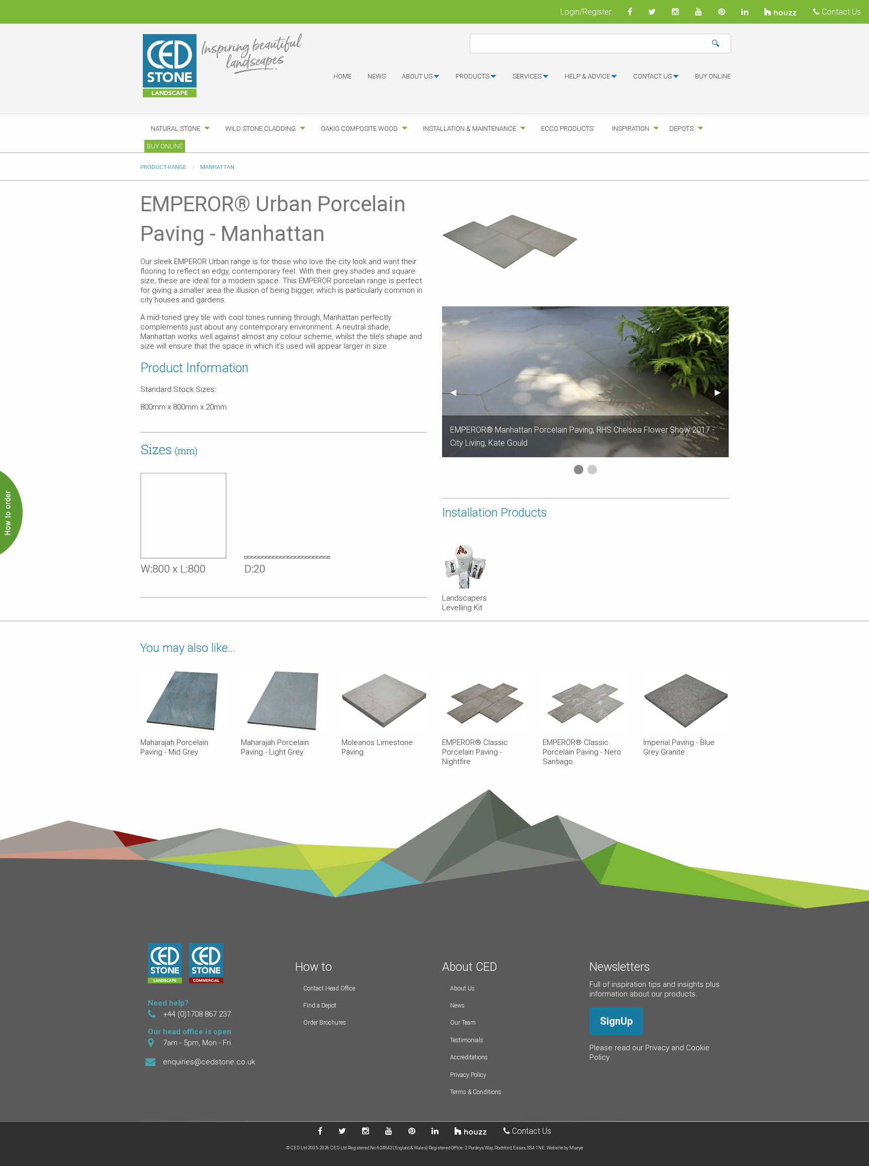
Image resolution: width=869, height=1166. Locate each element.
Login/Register (586, 12)
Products (472, 76)
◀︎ (457, 392)
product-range (163, 167)
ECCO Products (567, 128)
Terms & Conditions (475, 1092)
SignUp (616, 1021)
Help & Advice (587, 76)
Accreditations (469, 1057)
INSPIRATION (630, 128)
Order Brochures (324, 1022)
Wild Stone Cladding (260, 128)
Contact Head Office (329, 988)
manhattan (217, 167)
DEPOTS (681, 128)
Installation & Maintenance (469, 128)
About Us (462, 988)
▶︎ (722, 392)
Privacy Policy (468, 1074)
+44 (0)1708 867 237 (197, 1014)
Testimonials (466, 1040)
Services (527, 76)
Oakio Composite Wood (359, 128)
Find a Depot (319, 1005)
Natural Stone (175, 128)
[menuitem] (342, 80)
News (377, 76)
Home (342, 76)
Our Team (463, 1022)
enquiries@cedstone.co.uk (209, 1061)
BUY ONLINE (713, 76)
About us (417, 76)
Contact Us (840, 12)
